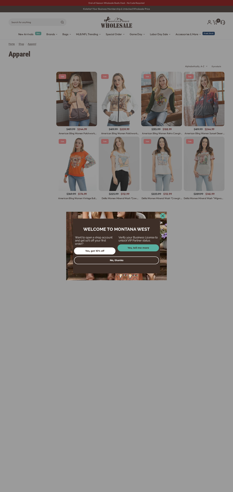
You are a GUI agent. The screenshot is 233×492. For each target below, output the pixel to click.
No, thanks (116, 260)
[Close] (163, 216)
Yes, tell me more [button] (138, 247)
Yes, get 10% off (94, 250)
